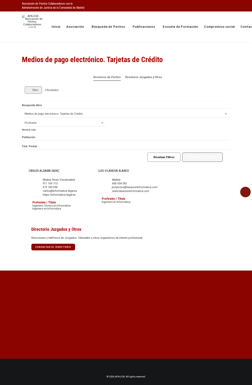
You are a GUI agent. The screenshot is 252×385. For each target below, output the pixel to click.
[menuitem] (210, 5)
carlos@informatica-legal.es (60, 190)
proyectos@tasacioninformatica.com (134, 187)
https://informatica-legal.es (59, 194)
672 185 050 (50, 187)
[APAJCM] (32, 21)
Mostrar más (29, 129)
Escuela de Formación (180, 26)
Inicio (56, 26)
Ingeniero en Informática (46, 208)
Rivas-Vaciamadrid (63, 179)
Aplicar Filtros (202, 157)
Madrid (47, 179)
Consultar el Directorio (53, 247)
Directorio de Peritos (107, 77)
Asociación (75, 26)
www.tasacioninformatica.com (130, 191)
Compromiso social (219, 26)
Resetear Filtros (163, 157)
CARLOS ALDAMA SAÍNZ (44, 171)
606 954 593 (119, 183)
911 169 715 (50, 183)
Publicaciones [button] (144, 26)
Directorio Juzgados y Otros (143, 77)
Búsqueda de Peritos (108, 26)
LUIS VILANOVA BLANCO (113, 171)
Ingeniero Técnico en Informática (51, 205)
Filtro (35, 90)
